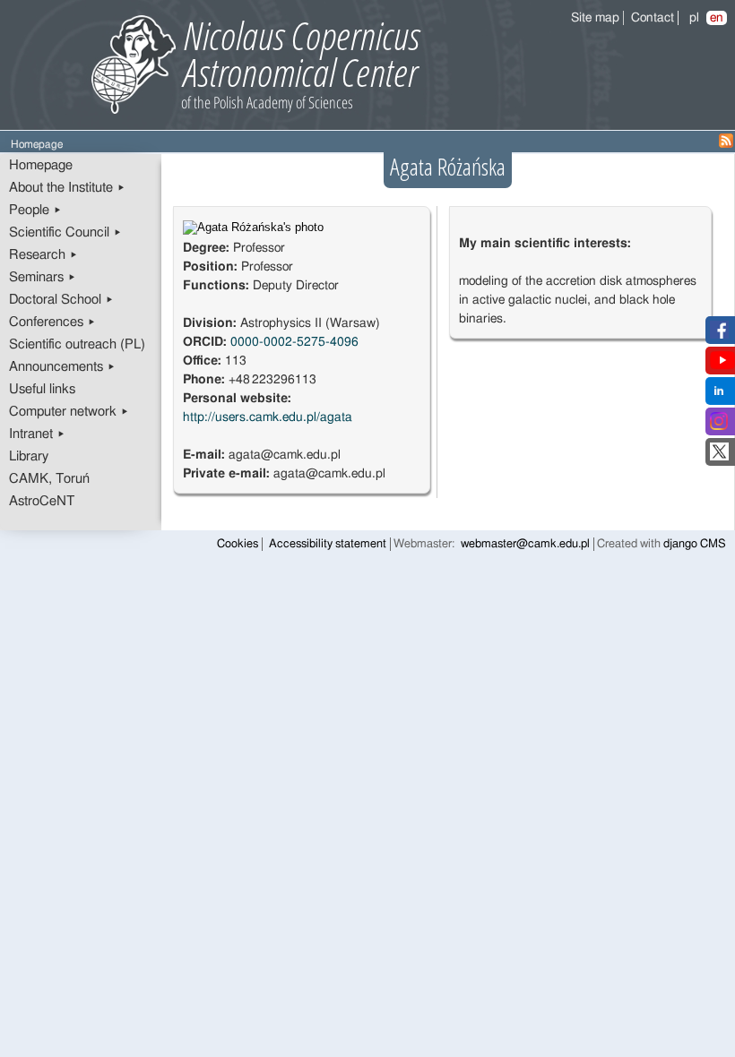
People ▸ (35, 210)
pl (694, 18)
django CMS (694, 544)
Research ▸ (43, 255)
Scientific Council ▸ (65, 232)
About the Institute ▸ (67, 187)
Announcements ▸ (62, 367)
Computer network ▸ (69, 411)
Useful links (42, 389)
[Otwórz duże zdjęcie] (253, 227)
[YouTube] (722, 365)
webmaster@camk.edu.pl (525, 544)
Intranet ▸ (37, 434)
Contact (652, 18)
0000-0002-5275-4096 (294, 342)
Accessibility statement (327, 544)
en (716, 18)
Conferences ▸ (52, 322)
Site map (595, 18)
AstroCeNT (41, 501)
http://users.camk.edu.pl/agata (267, 417)
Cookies (237, 544)
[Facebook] (719, 335)
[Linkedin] (719, 396)
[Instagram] (719, 426)
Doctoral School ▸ (61, 299)
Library (28, 456)
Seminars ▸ (42, 277)
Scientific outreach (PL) (77, 344)
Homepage (41, 165)
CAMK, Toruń (49, 479)
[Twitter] (719, 457)
